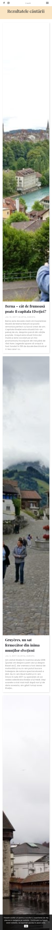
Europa (31, 317)
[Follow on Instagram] (8, 3)
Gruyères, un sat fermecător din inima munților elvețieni (22, 645)
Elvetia (22, 317)
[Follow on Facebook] (4, 3)
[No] (49, 922)
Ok (26, 926)
